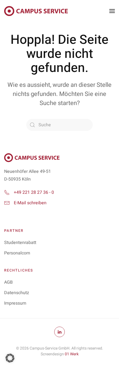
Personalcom (17, 253)
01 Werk (72, 354)
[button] (112, 11)
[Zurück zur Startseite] (36, 11)
